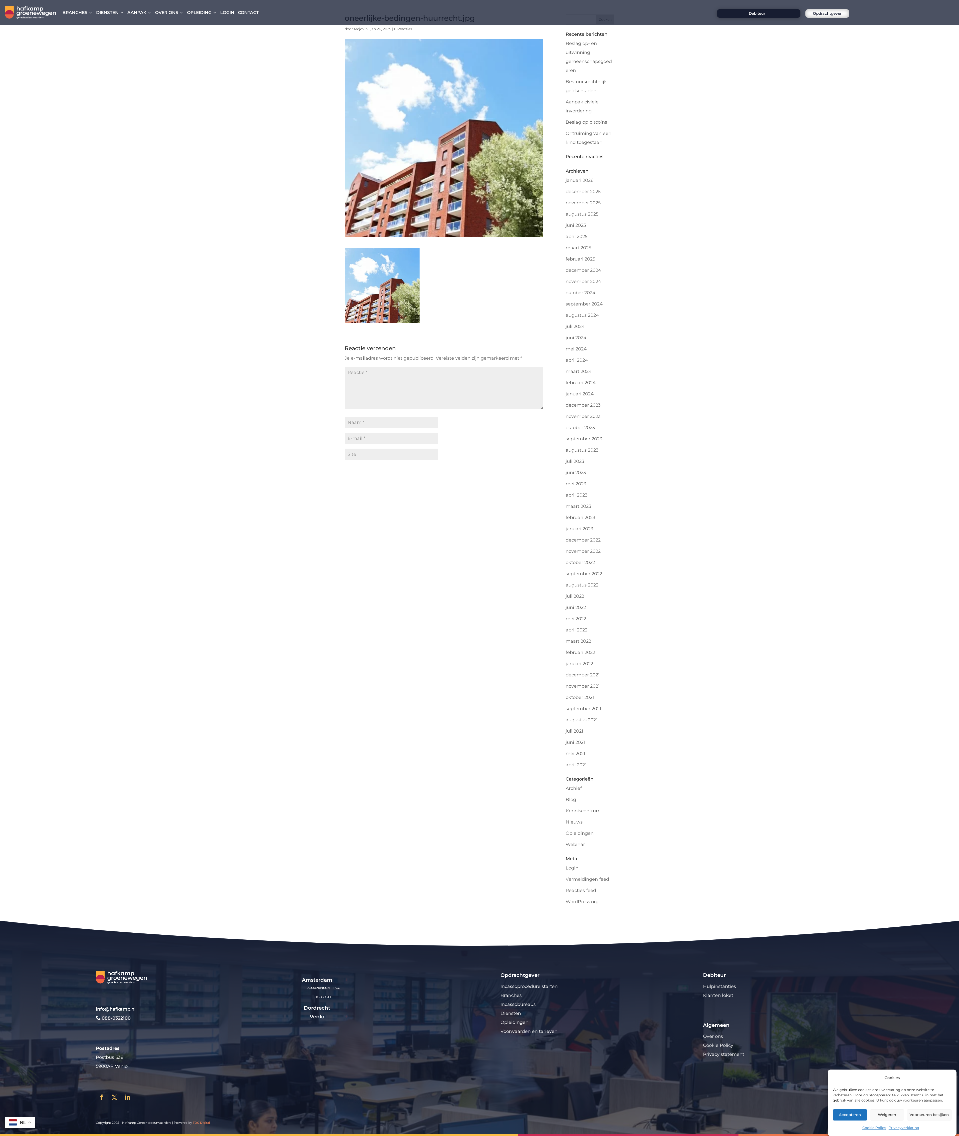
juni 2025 (576, 225)
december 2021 (583, 675)
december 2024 (583, 270)
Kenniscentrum (583, 811)
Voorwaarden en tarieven (528, 1031)
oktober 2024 (580, 292)
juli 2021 (574, 731)
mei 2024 (576, 349)
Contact (248, 12)
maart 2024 (579, 371)
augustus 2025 (582, 214)
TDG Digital (201, 1123)
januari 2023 (579, 529)
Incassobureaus (518, 1004)
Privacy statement (723, 1054)
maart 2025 (578, 248)
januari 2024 (580, 394)
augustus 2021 (582, 720)
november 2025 (583, 203)
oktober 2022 (580, 562)
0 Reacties (403, 29)
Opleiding (199, 12)
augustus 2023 (582, 450)
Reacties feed (581, 890)
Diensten (107, 12)
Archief (574, 788)
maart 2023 (578, 506)
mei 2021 (575, 753)
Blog (571, 799)
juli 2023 (575, 461)
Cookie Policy (874, 1128)
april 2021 (576, 765)
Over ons (166, 12)
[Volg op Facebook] (101, 1097)
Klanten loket (718, 995)
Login (227, 12)
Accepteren (850, 1115)
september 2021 (583, 708)
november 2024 (583, 281)
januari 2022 (579, 663)
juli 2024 (575, 326)
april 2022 (576, 630)
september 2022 (584, 573)
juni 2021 (575, 742)
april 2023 (576, 495)
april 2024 (577, 360)
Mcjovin (361, 29)
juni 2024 (576, 337)
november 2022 (583, 551)
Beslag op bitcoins (586, 122)
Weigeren (887, 1115)
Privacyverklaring (904, 1128)
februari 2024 (581, 382)
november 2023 (583, 416)
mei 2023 (576, 484)
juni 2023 (576, 472)
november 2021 (583, 686)
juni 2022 (576, 607)
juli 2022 (575, 596)
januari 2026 (579, 180)
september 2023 (584, 439)
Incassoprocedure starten (529, 986)
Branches (74, 12)
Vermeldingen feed (587, 879)
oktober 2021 (580, 697)
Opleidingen (580, 833)
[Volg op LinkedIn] (127, 1097)
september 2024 (584, 304)
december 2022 (583, 540)
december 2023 (583, 405)
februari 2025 (580, 259)
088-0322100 (115, 1018)
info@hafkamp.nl (116, 1009)
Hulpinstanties (719, 986)
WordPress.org (582, 901)
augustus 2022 (582, 585)
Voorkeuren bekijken (929, 1115)
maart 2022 (578, 641)
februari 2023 (580, 517)
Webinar (575, 844)
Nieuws (574, 822)
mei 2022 (576, 618)
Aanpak (136, 12)
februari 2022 (580, 652)
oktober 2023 (580, 427)
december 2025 (583, 191)
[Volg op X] (114, 1097)
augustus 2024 (582, 315)
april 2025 (576, 236)
